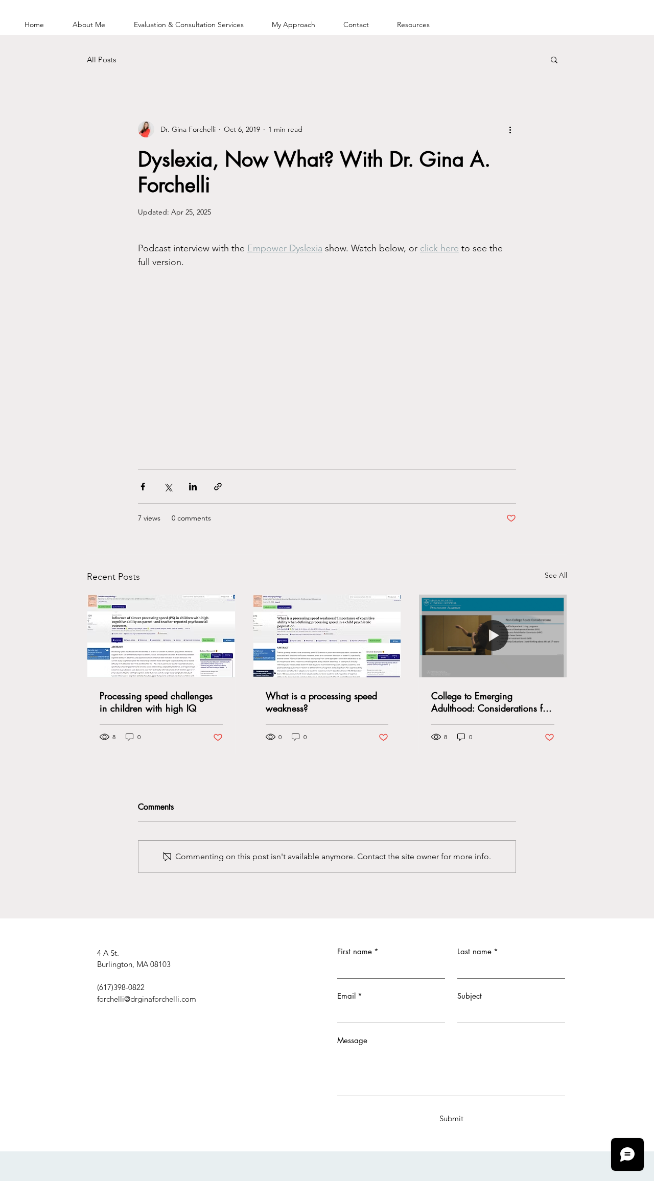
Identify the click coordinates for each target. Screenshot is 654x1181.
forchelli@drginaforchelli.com (146, 999)
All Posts (101, 59)
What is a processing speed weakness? (321, 702)
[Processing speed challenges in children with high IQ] (161, 636)
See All (556, 575)
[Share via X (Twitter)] (168, 486)
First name (358, 951)
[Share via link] (218, 486)
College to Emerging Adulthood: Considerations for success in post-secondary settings (491, 702)
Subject (469, 996)
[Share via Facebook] (143, 486)
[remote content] (327, 350)
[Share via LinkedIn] (193, 486)
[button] (554, 59)
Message (352, 1040)
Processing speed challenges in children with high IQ (156, 702)
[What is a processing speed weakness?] (327, 636)
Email (349, 996)
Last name (477, 951)
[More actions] (510, 129)
